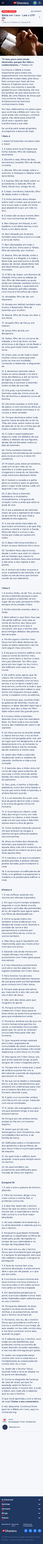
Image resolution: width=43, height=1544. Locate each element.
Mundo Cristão (9, 11)
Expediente (6, 1524)
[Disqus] (21, 1463)
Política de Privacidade (28, 1525)
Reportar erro (15, 1525)
